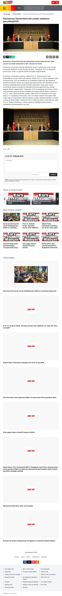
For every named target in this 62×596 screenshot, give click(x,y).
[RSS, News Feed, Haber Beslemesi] (37, 562)
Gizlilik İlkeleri (35, 557)
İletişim (28, 557)
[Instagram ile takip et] (33, 562)
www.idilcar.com (9, 569)
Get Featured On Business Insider (30, 578)
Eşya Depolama (45, 569)
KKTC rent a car (45, 577)
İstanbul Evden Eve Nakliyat (30, 582)
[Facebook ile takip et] (25, 562)
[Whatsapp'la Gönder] (13, 57)
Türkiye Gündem (16, 14)
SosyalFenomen (9, 587)
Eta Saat (25, 587)
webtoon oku (44, 571)
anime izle (8, 571)
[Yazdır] (47, 57)
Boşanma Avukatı (9, 577)
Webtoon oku (8, 584)
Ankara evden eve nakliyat (48, 574)
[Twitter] (7, 57)
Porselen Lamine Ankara (29, 571)
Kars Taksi (44, 584)
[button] (50, 57)
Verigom (7, 582)
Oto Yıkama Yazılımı (46, 582)
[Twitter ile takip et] (29, 562)
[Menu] (53, 2)
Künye (23, 557)
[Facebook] (4, 57)
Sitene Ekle (44, 557)
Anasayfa (7, 14)
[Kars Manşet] (8, 2)
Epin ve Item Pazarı (28, 569)
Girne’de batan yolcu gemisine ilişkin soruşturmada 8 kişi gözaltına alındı (34, 8)
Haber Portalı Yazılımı (11, 593)
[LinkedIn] (10, 57)
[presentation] (9, 8)
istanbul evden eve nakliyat (12, 574)
